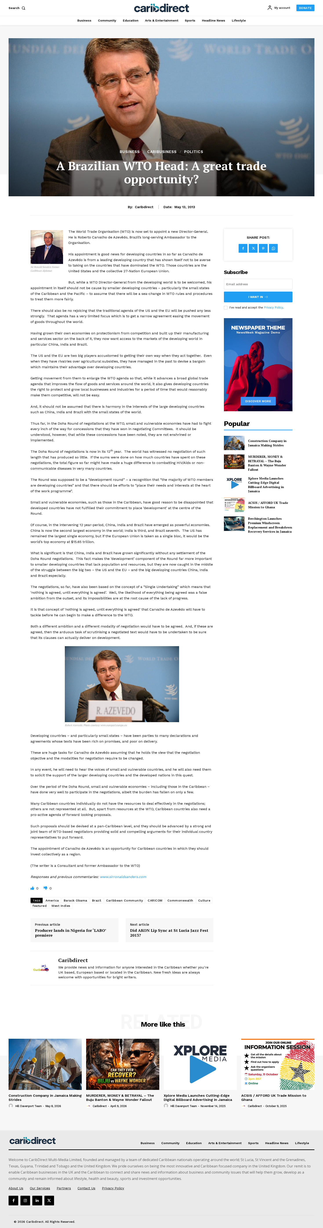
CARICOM (155, 900)
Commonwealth (180, 900)
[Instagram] (25, 1200)
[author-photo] (11, 1106)
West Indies (60, 905)
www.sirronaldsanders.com (123, 877)
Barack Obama (75, 900)
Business (130, 152)
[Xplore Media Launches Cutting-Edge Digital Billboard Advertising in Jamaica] (234, 483)
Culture (204, 900)
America (52, 900)
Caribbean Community (124, 900)
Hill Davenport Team (28, 1106)
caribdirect (144, 207)
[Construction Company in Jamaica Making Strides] (234, 443)
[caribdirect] (41, 968)
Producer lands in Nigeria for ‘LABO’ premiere (70, 933)
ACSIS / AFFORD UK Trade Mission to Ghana (268, 505)
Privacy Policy (273, 307)
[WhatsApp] (273, 248)
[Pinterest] (263, 248)
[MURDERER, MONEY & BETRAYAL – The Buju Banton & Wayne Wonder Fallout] (234, 461)
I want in (255, 297)
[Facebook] (243, 248)
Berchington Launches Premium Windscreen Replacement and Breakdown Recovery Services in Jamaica (270, 525)
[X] (253, 248)
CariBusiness (162, 152)
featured (40, 905)
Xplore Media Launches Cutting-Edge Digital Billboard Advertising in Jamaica (266, 484)
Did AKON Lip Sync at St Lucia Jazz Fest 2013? (169, 933)
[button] (18, 8)
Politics (193, 152)
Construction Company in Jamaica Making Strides (267, 443)
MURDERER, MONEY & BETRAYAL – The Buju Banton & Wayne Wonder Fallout (267, 463)
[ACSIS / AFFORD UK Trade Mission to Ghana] (234, 505)
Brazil (96, 900)
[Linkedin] (37, 1200)
